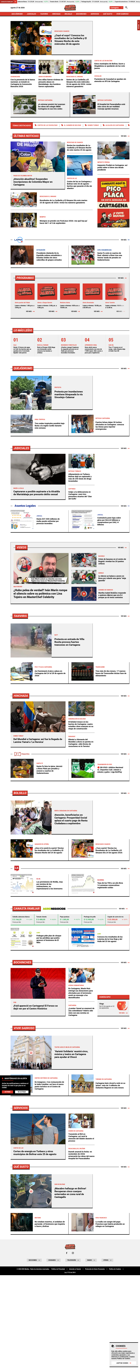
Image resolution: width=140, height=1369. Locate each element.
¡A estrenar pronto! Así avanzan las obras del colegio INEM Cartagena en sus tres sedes (51, 106)
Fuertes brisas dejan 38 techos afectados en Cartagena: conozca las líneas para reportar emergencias (110, 425)
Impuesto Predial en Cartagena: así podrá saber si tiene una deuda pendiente (112, 167)
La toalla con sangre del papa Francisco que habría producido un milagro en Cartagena (110, 1224)
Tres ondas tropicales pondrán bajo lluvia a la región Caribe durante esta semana (49, 425)
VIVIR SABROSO (122, 14)
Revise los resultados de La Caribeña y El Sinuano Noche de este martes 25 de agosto (79, 147)
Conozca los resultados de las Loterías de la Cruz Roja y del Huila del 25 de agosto (110, 939)
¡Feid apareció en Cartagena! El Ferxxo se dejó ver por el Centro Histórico (35, 1007)
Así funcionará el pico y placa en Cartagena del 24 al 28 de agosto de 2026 (50, 673)
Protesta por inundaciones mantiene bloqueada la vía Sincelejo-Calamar (68, 394)
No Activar (22, 1092)
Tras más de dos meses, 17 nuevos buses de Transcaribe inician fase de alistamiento (111, 673)
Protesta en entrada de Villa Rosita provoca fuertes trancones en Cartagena (69, 642)
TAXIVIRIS (44, 14)
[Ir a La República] (16, 868)
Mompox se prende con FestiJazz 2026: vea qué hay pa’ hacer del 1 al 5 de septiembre (64, 222)
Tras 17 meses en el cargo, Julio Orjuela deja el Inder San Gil (117, 349)
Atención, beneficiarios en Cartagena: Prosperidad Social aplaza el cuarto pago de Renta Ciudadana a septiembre (70, 819)
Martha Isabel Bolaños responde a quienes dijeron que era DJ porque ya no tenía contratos (112, 595)
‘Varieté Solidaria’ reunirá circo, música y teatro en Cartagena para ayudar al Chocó (71, 1054)
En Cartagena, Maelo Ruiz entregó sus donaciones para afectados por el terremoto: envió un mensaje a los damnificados (80, 993)
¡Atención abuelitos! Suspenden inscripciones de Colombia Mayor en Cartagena (32, 182)
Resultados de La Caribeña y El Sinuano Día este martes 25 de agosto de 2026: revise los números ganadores (63, 201)
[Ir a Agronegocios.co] (54, 908)
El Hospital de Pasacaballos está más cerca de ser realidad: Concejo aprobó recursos (111, 106)
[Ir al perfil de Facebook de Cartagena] (66, 1253)
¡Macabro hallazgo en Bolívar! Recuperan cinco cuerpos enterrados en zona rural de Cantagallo (70, 1192)
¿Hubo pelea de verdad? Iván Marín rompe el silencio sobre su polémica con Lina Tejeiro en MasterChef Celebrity (40, 593)
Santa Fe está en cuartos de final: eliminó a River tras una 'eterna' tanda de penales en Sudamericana (109, 256)
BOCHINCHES (81, 14)
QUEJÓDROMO (17, 14)
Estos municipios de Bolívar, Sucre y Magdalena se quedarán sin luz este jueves (109, 66)
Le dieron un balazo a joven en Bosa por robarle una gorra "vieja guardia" (112, 578)
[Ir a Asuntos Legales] (25, 506)
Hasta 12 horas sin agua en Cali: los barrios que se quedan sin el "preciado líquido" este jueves (22, 350)
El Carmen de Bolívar (72, 125)
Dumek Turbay (93, 125)
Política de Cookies (123, 1358)
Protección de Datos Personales (95, 1269)
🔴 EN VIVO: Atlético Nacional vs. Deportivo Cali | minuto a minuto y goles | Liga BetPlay (110, 769)
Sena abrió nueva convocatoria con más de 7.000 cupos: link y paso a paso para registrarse (94, 350)
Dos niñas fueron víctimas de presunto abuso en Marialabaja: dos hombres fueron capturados (50, 83)
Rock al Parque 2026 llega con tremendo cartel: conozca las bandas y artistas (46, 350)
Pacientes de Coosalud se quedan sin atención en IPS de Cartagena (110, 80)
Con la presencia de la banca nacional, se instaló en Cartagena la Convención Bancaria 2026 (23, 83)
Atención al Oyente (75, 1269)
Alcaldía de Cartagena (115, 125)
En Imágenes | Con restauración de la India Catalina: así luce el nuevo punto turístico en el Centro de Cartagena (49, 1085)
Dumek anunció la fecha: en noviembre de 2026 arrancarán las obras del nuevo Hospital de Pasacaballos (81, 1155)
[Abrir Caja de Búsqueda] (126, 7)
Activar (7, 1092)
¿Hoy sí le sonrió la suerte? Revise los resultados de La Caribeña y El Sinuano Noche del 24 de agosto (49, 850)
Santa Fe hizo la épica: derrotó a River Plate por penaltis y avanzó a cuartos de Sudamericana (49, 769)
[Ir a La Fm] (18, 240)
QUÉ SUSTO (107, 14)
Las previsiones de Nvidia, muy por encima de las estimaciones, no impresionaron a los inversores (49, 885)
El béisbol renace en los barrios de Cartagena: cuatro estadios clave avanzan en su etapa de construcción (80, 725)
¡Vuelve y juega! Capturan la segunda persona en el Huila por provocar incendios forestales (70, 350)
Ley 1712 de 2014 (69, 1272)
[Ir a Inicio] (70, 8)
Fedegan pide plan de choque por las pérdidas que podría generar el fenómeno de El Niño (48, 939)
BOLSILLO (68, 14)
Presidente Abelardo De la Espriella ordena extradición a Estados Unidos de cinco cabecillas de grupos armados (49, 256)
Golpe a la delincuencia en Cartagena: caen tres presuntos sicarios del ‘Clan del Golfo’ (80, 495)
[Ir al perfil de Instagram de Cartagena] (73, 1253)
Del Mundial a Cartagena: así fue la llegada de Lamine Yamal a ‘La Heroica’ (37, 740)
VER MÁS (29, 311)
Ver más (124, 136)
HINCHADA (56, 14)
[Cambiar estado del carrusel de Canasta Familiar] (15, 1)
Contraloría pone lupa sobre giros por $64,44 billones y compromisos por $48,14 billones (109, 521)
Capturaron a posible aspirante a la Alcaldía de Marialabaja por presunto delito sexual (36, 493)
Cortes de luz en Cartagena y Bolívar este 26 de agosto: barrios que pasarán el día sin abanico (79, 184)
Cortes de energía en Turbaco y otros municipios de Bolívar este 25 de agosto (34, 1153)
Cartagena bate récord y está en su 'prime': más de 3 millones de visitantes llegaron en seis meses (110, 1085)
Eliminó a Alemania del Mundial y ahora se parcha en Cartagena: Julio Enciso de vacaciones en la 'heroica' (80, 742)
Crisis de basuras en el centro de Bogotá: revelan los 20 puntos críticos (112, 561)
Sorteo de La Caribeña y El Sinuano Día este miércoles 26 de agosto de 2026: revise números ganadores (78, 83)
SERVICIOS (95, 14)
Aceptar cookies (122, 1363)
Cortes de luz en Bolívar (47, 125)
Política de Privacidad (58, 1269)
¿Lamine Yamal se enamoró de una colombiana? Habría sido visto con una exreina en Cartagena (81, 1011)
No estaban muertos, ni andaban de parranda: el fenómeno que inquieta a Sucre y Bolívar (50, 1224)
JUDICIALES (31, 14)
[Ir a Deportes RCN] (21, 754)
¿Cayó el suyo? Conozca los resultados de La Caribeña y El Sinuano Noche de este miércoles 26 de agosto (70, 39)
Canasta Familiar (7, 1)
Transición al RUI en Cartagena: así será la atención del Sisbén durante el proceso (81, 1137)
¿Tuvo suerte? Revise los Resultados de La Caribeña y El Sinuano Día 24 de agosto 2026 (109, 850)
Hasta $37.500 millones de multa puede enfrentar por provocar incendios (48, 521)
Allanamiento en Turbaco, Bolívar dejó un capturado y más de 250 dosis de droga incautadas (80, 477)
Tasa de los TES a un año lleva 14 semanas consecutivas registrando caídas (110, 885)
